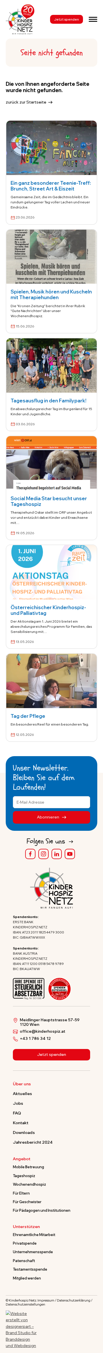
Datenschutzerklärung (73, 1300)
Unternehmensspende (33, 1251)
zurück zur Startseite (26, 102)
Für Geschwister (27, 1201)
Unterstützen (26, 1227)
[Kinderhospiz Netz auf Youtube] (70, 854)
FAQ (17, 1113)
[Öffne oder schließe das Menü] (93, 19)
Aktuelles (22, 1093)
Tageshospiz (24, 1175)
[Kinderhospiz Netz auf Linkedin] (57, 854)
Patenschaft (24, 1260)
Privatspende (25, 1243)
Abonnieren (48, 817)
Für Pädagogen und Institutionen (41, 1210)
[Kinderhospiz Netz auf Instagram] (43, 854)
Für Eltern (21, 1193)
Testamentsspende (30, 1269)
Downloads (24, 1132)
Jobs (18, 1103)
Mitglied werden (27, 1278)
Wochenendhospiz (29, 1184)
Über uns (22, 1084)
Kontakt (20, 1122)
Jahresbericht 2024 (33, 1142)
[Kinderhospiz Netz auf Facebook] (30, 854)
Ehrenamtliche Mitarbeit (34, 1234)
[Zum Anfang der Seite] (93, 1322)
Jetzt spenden (66, 19)
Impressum (45, 1300)
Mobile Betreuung (28, 1167)
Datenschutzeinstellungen (25, 1304)
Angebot (21, 1159)
